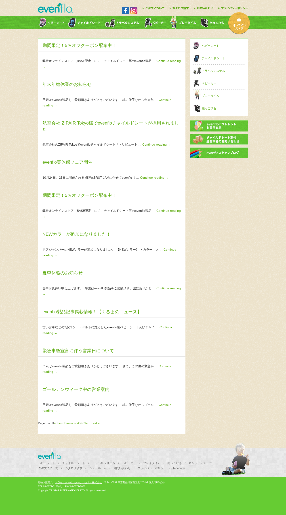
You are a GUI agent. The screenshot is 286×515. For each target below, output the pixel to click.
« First (58, 423)
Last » (95, 423)
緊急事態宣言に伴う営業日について (78, 350)
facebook (179, 468)
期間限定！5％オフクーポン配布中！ (79, 45)
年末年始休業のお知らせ (67, 84)
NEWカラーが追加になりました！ (76, 234)
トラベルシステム (213, 70)
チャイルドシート (213, 58)
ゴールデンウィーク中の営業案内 (75, 389)
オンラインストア (200, 463)
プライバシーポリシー (151, 468)
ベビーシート (210, 45)
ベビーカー (209, 83)
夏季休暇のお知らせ (62, 272)
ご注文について (48, 468)
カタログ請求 (73, 468)
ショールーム (98, 468)
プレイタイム (210, 95)
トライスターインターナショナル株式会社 (78, 482)
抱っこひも (209, 108)
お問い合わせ (122, 468)
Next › (87, 423)
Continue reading (156, 144)
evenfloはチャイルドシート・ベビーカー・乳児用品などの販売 (55, 8)
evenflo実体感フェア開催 (67, 162)
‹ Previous (69, 423)
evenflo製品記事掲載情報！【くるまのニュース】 (92, 311)
